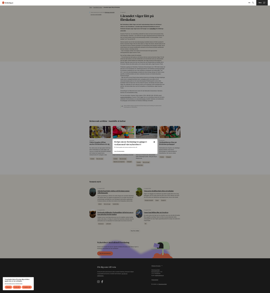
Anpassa (8, 287)
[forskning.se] (6, 2)
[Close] (154, 142)
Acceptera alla (26, 287)
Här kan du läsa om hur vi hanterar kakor (13, 283)
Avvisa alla (17, 287)
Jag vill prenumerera (119, 151)
